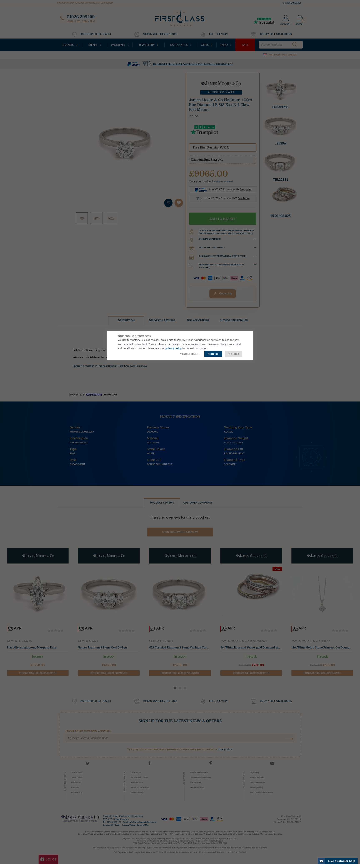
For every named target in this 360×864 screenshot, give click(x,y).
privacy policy (173, 348)
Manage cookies (189, 354)
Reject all (234, 354)
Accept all (213, 354)
